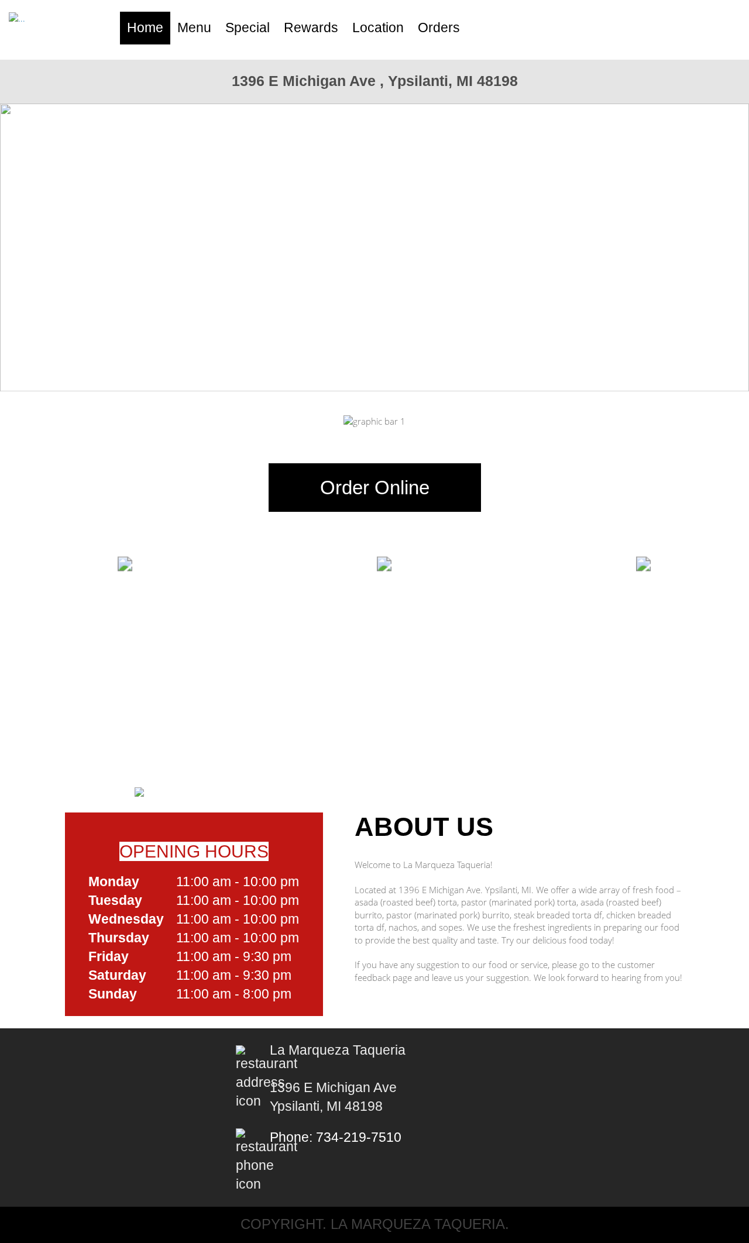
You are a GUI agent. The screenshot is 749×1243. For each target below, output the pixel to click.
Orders (439, 27)
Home (145, 27)
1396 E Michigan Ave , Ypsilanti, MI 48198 (375, 81)
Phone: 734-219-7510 (335, 1137)
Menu (194, 27)
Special (247, 27)
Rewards (311, 27)
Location (378, 27)
